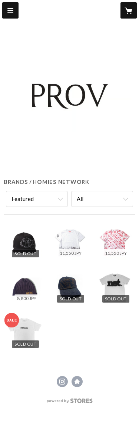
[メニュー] (10, 10)
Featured (22, 198)
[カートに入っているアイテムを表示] (128, 10)
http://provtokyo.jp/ (77, 381)
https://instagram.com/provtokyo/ (62, 381)
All (80, 198)
